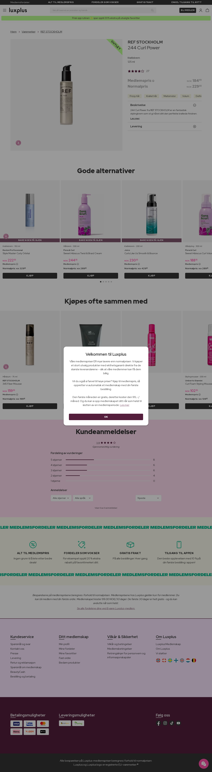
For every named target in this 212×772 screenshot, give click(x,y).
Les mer (124, 405)
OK (106, 416)
